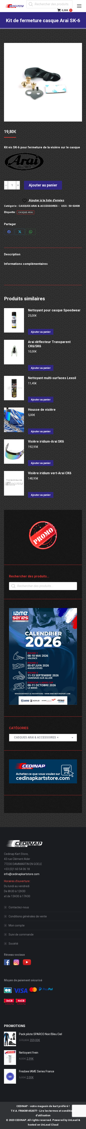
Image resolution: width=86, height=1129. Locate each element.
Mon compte (17, 925)
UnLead (73, 1120)
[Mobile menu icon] (79, 6)
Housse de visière (42, 410)
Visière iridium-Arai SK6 (46, 441)
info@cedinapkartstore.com (21, 874)
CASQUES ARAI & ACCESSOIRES (38, 205)
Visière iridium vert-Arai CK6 (49, 473)
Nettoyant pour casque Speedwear (54, 310)
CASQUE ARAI (25, 212)
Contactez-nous (19, 907)
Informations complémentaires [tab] (26, 264)
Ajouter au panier (43, 185)
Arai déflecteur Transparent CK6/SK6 (49, 344)
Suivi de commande (21, 934)
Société (13, 943)
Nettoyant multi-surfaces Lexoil (52, 378)
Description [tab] (12, 254)
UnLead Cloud (49, 1124)
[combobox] (43, 737)
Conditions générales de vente (28, 916)
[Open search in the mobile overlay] (49, 4)
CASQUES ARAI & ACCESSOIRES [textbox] (35, 737)
